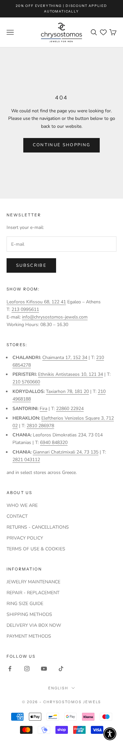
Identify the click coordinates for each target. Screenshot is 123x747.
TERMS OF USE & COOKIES (36, 549)
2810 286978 (40, 426)
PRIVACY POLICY (25, 538)
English (58, 688)
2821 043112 (26, 459)
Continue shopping (62, 145)
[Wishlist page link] (103, 32)
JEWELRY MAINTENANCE (33, 582)
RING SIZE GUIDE (25, 603)
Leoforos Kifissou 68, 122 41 (36, 302)
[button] (109, 733)
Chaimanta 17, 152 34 (64, 357)
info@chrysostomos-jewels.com (55, 317)
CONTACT (17, 516)
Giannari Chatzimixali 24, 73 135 (65, 452)
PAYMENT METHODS (29, 636)
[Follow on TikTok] (61, 668)
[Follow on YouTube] (44, 668)
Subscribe (31, 265)
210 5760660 (26, 382)
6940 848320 (54, 442)
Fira (43, 408)
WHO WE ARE (22, 505)
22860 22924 (70, 408)
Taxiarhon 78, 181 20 (67, 391)
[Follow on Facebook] (10, 668)
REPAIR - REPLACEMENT (33, 593)
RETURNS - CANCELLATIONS (38, 527)
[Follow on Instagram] (27, 668)
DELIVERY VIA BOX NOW (34, 625)
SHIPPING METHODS (29, 614)
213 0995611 (25, 309)
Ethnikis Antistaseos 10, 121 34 (70, 374)
